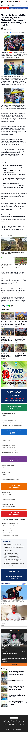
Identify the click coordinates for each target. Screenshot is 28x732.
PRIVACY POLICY (10, 727)
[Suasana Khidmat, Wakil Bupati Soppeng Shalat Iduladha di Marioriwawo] (7, 316)
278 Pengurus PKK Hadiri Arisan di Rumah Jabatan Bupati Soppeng (13, 171)
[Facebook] (2, 306)
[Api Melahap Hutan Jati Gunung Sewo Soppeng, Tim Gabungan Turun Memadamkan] (4, 681)
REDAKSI (5, 724)
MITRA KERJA (18, 727)
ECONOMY (8, 5)
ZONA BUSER (11, 729)
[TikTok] (16, 721)
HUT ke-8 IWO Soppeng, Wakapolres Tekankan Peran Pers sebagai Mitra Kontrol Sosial (17, 695)
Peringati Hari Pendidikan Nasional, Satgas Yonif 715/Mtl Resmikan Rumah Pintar (13, 652)
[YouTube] (8, 721)
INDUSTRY (14, 5)
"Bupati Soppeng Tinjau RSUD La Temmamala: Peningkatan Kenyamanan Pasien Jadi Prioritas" (14, 175)
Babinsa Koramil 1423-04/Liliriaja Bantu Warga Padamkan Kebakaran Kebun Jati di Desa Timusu (16, 688)
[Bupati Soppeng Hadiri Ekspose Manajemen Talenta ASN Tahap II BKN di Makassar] (4, 704)
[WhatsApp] (9, 306)
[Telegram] (7, 306)
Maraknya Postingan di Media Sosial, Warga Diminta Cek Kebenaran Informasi (13, 182)
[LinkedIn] (23, 721)
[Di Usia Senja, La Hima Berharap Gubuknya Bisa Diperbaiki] (21, 348)
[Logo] (14, 718)
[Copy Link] (12, 306)
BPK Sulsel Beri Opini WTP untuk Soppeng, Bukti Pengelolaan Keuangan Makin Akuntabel (21, 323)
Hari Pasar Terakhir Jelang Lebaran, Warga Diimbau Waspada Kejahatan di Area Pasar (20, 339)
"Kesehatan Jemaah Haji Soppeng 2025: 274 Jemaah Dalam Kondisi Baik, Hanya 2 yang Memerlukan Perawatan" (13, 187)
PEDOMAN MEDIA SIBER (13, 724)
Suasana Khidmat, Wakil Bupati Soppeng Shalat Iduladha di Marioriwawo (7, 323)
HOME (2, 5)
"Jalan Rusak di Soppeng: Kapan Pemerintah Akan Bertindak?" (14, 659)
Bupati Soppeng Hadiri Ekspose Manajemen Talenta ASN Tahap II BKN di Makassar (17, 703)
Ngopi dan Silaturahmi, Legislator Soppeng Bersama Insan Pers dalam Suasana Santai (6, 355)
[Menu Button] (1, 2)
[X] (4, 306)
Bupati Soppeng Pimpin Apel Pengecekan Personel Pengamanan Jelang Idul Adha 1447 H (7, 339)
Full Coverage (14, 664)
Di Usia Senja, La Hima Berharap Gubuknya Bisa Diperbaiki (20, 355)
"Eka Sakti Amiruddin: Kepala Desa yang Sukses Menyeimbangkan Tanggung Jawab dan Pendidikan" (13, 646)
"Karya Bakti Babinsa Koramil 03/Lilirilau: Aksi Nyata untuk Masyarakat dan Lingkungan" (14, 179)
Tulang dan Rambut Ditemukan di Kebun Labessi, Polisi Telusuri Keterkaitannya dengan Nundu (16, 673)
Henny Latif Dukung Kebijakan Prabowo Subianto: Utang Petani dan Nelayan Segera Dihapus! (13, 167)
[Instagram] (4, 721)
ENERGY (19, 5)
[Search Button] (26, 2)
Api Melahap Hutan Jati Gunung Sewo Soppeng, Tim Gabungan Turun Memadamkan (17, 680)
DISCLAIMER (21, 724)
